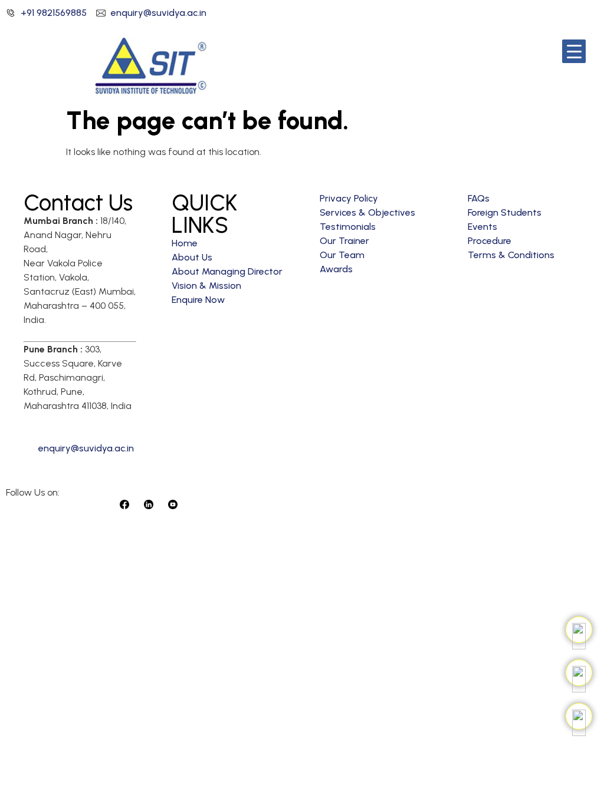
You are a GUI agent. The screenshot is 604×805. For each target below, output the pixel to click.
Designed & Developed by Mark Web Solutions (392, 504)
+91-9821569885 (63, 427)
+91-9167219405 (129, 427)
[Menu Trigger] (574, 51)
